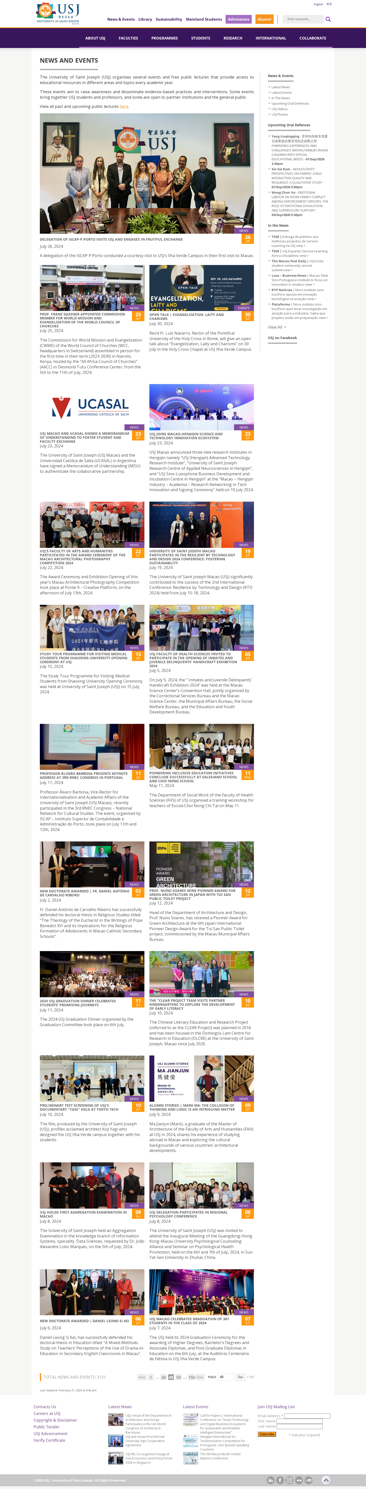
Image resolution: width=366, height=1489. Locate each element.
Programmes (164, 38)
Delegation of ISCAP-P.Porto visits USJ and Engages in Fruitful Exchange (111, 239)
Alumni (264, 19)
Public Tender (47, 1427)
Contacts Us (45, 1406)
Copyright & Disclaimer (55, 1420)
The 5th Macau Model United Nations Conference (220, 1456)
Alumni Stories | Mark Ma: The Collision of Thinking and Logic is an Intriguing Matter (192, 1107)
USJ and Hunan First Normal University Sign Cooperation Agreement (145, 1441)
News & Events (121, 19)
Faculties (128, 38)
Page (212, 1377)
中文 (329, 4)
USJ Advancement (50, 1433)
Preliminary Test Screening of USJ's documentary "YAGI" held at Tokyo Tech (79, 1107)
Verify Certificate (49, 1440)
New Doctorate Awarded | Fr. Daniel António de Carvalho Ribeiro (84, 893)
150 (191, 1377)
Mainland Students (204, 19)
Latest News (281, 87)
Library (145, 19)
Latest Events (282, 92)
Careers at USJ (47, 1413)
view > (301, 245)
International (271, 38)
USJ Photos (280, 114)
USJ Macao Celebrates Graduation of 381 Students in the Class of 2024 (189, 1320)
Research (233, 38)
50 (178, 1377)
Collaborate (313, 38)
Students (200, 38)
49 (171, 1377)
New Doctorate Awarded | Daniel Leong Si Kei (84, 1320)
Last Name (267, 1426)
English (318, 4)
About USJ (95, 38)
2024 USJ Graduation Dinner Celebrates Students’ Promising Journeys (78, 1003)
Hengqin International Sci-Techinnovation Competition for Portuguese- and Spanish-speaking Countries (224, 1443)
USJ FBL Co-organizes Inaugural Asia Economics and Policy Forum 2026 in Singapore (149, 1458)
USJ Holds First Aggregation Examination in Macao (83, 1214)
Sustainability (169, 19)
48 (163, 1377)
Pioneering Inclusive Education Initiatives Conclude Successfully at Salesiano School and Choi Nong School (193, 777)
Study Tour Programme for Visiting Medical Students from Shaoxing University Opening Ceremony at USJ (83, 658)
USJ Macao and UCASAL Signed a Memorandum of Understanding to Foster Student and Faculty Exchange (84, 437)
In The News (281, 98)
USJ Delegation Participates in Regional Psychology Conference (188, 1214)
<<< (141, 1377)
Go (240, 1377)
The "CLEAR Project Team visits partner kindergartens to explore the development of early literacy (192, 1004)
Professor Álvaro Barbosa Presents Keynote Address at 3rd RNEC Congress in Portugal (84, 775)
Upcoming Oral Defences (290, 103)
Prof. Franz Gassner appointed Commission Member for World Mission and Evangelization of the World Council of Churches (82, 320)
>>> (200, 1377)
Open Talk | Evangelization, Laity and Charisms (186, 316)
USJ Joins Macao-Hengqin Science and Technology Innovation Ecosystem (186, 436)
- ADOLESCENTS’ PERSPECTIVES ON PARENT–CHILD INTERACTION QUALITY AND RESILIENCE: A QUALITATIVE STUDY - (298, 178)
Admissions (238, 19)
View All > (277, 327)
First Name (267, 1421)
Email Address (270, 1415)
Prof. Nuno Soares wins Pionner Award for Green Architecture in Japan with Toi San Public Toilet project (192, 894)
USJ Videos (280, 109)
